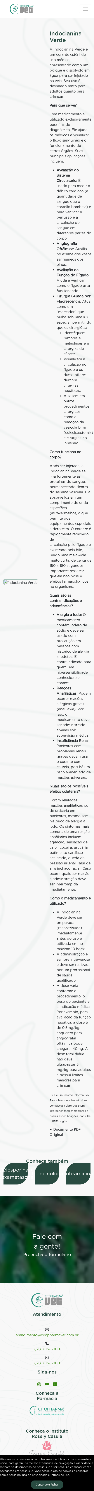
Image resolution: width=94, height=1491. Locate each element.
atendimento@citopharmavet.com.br (47, 1335)
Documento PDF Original (65, 1132)
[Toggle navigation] (85, 9)
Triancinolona (47, 1173)
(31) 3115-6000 (47, 1349)
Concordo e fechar (47, 1484)
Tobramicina (78, 1173)
